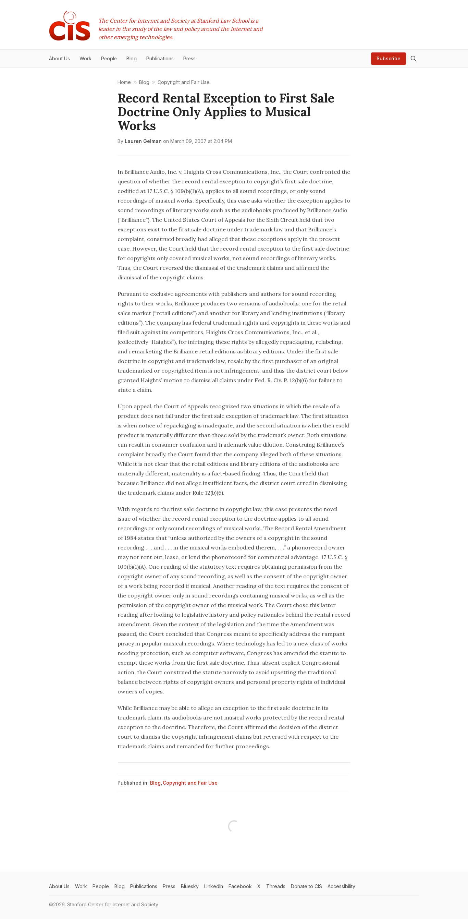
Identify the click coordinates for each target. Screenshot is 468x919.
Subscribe (389, 58)
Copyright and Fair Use (190, 783)
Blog (155, 783)
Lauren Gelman (143, 141)
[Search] (413, 58)
